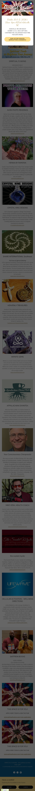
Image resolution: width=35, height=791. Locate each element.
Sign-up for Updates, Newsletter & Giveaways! (17, 39)
